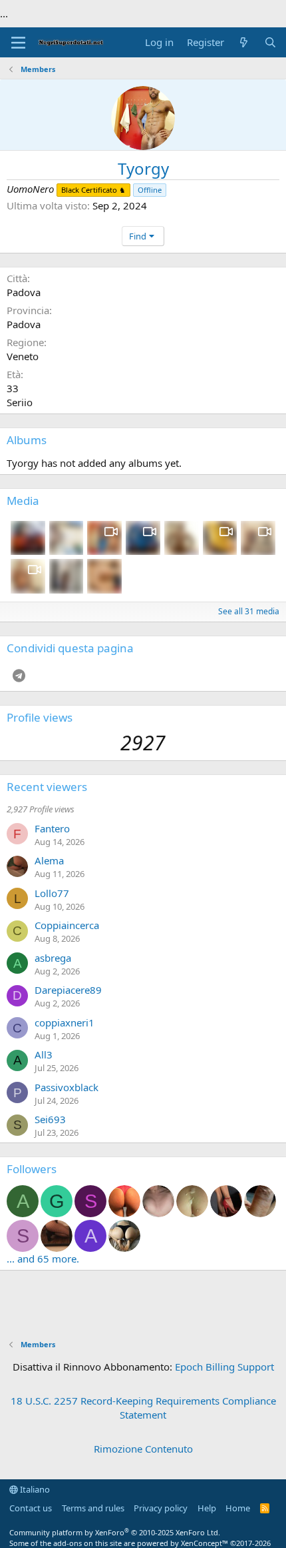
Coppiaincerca (67, 925)
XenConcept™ (204, 1543)
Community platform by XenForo (114, 1532)
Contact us (30, 1508)
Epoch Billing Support (224, 1366)
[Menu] (18, 42)
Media (23, 500)
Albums (27, 440)
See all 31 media (248, 611)
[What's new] (244, 42)
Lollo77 (52, 893)
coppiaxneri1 (64, 1022)
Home (237, 1508)
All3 (44, 1054)
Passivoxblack (66, 1087)
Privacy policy (161, 1508)
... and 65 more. (43, 1258)
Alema (49, 860)
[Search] (270, 42)
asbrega (53, 957)
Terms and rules (93, 1508)
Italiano (34, 1489)
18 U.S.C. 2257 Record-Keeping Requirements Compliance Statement (143, 1407)
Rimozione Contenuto (143, 1448)
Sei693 (50, 1119)
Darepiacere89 (68, 989)
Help (207, 1508)
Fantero (52, 828)
